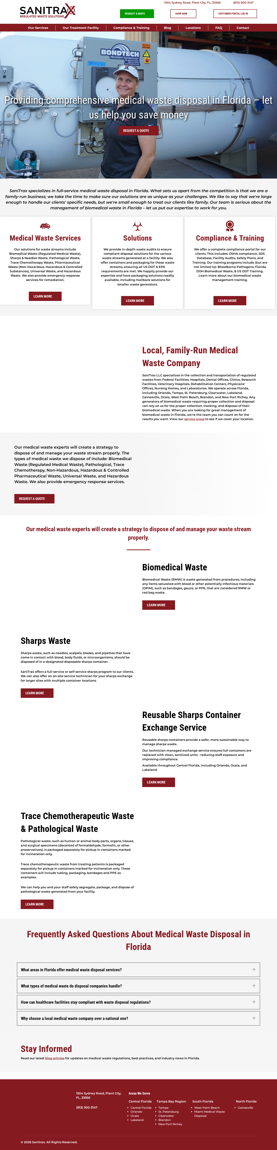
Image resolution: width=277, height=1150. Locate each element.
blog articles (54, 1058)
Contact (243, 28)
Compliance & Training (131, 28)
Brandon (164, 1120)
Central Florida (141, 1107)
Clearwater (166, 1116)
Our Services (38, 28)
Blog (167, 28)
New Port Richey (170, 1124)
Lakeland (137, 1120)
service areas (194, 419)
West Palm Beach (207, 1107)
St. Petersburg (168, 1111)
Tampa (163, 1107)
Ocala (135, 1116)
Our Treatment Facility (81, 28)
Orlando (136, 1111)
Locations (193, 28)
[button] (138, 970)
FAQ (218, 28)
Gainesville (245, 1107)
